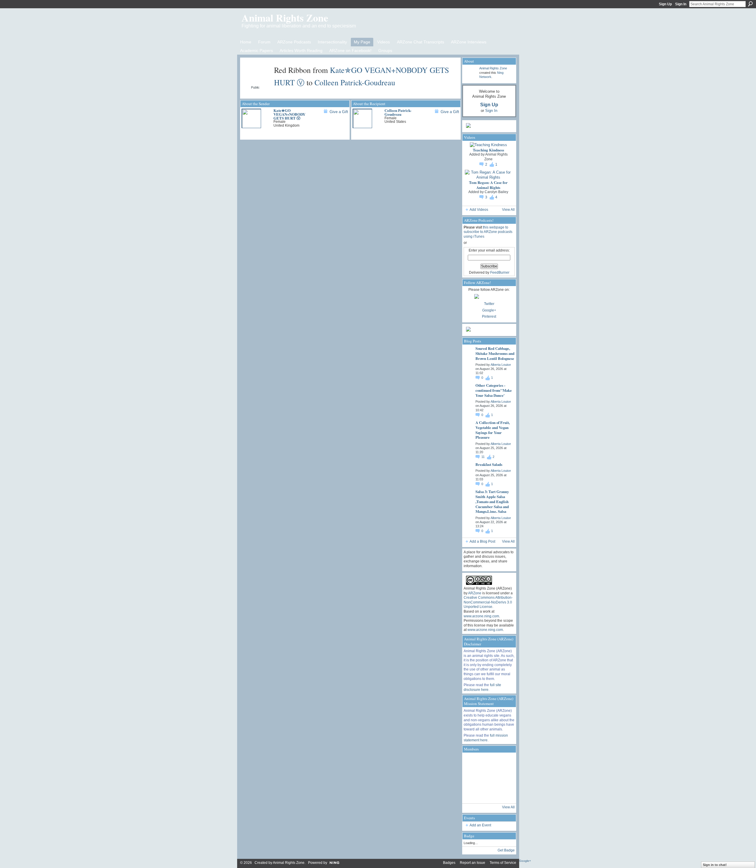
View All (508, 210)
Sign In (680, 4)
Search (750, 3)
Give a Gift (339, 112)
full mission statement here (486, 737)
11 (483, 457)
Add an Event (480, 825)
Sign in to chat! (715, 865)
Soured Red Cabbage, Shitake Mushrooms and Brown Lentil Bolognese (494, 353)
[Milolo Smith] (472, 794)
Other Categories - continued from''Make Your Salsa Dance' (493, 390)
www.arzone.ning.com (481, 616)
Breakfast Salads (488, 464)
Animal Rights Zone (285, 17)
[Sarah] (503, 794)
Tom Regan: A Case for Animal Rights (488, 185)
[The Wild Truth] (487, 794)
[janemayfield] (487, 778)
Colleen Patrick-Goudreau (355, 82)
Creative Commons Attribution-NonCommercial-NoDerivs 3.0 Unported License (488, 602)
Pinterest (489, 316)
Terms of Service (503, 863)
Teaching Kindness (488, 150)
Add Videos (479, 210)
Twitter (489, 304)
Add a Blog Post (482, 541)
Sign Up (665, 4)
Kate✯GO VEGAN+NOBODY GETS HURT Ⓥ (289, 114)
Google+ (489, 310)
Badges (449, 863)
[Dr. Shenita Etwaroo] (487, 762)
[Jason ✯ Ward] (503, 778)
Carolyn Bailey (496, 192)
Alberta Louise (501, 364)
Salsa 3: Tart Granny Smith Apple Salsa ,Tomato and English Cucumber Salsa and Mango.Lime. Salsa (492, 501)
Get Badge (506, 850)
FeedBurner (499, 272)
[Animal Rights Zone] (503, 762)
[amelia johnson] (472, 778)
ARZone (474, 593)
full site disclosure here (482, 687)
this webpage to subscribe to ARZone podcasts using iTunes (488, 232)
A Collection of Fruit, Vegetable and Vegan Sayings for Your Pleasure (492, 430)
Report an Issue (472, 863)
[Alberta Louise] (472, 762)
